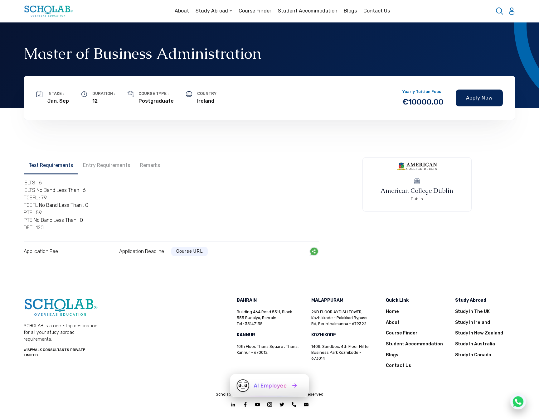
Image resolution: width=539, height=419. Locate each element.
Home (392, 311)
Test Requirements (51, 165)
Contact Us (376, 11)
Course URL (189, 251)
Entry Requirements (106, 165)
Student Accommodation (307, 11)
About (182, 11)
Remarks (150, 165)
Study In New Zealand (479, 333)
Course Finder (255, 11)
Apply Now (479, 98)
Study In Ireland (472, 322)
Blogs (350, 11)
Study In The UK (472, 311)
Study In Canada (473, 355)
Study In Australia (475, 344)
